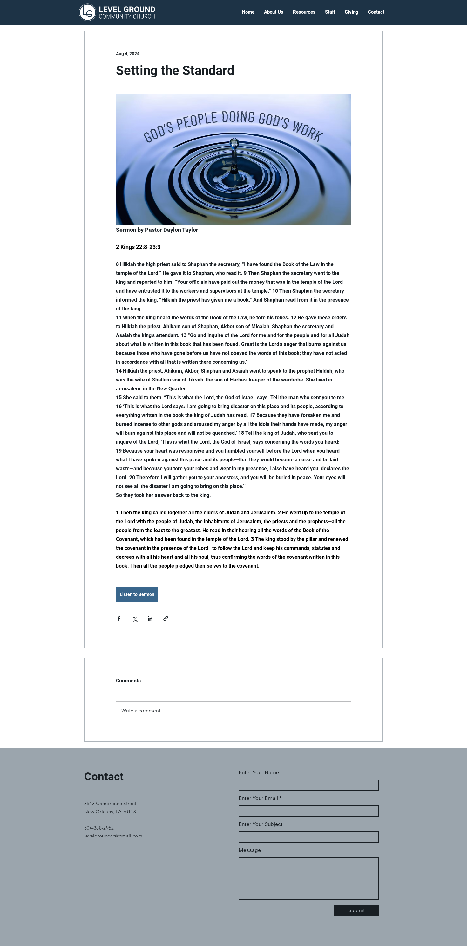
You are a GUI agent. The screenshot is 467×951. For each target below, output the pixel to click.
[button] (273, 12)
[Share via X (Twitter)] (135, 619)
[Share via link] (166, 619)
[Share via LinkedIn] (150, 619)
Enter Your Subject (261, 824)
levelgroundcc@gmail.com (113, 836)
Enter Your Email (258, 798)
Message (250, 850)
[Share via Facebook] (119, 619)
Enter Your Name (259, 772)
